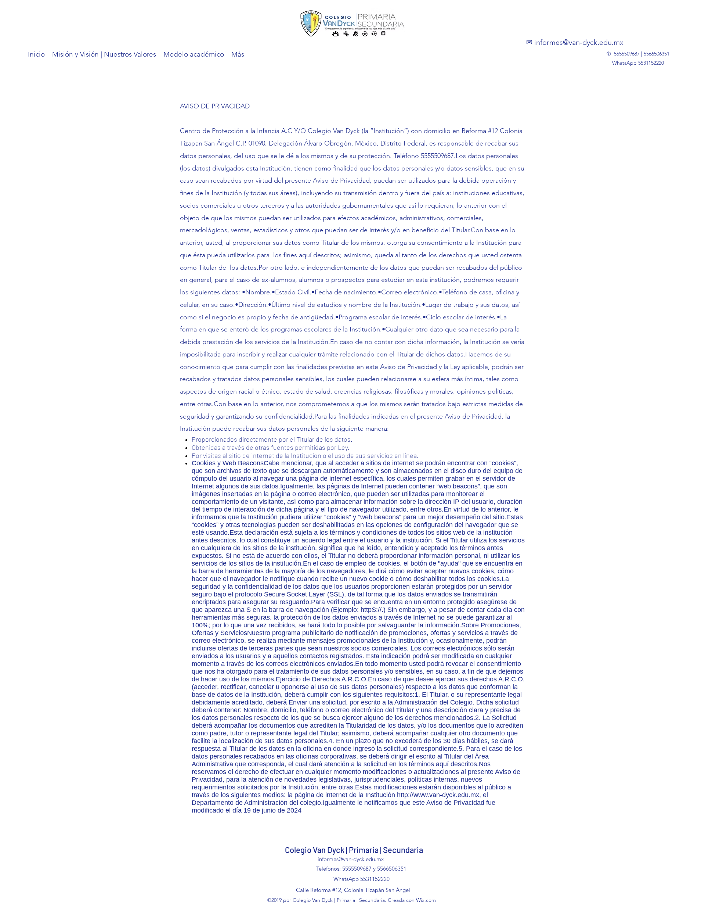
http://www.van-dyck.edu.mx (438, 795)
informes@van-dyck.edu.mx (578, 42)
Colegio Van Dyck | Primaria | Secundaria (354, 849)
